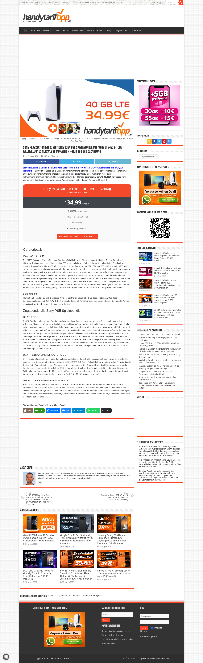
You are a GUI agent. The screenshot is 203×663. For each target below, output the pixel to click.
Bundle (66, 30)
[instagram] (163, 2)
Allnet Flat (47, 30)
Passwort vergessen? (149, 636)
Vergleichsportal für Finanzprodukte (117, 639)
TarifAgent (118, 30)
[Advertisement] (101, 57)
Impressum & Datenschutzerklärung (154, 658)
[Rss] (152, 2)
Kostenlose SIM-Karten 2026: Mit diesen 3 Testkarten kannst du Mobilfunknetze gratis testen (157, 385)
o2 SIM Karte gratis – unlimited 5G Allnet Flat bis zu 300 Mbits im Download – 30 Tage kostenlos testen (167, 314)
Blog (109, 30)
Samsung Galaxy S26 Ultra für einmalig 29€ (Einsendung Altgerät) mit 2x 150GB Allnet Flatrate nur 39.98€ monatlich (111, 539)
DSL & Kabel (35, 30)
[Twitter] (157, 2)
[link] (160, 188)
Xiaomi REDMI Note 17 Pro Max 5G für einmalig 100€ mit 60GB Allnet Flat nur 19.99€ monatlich (38, 538)
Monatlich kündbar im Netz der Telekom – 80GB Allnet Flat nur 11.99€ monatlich (167, 270)
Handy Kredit (53, 2)
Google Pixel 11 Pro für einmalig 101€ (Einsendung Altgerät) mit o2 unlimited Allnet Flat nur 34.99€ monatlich (76, 539)
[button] (181, 2)
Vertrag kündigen (108, 2)
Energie (128, 30)
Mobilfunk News (109, 643)
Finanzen (137, 30)
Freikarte (100, 30)
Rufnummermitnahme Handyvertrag (85, 2)
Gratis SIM (90, 30)
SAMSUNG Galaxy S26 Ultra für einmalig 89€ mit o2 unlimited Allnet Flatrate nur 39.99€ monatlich (38, 574)
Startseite (25, 30)
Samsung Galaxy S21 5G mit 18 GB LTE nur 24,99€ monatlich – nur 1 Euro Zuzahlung (114, 496)
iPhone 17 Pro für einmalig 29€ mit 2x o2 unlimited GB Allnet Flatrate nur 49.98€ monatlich (114, 573)
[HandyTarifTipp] (47, 15)
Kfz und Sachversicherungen (114, 635)
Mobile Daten (77, 30)
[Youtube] (160, 2)
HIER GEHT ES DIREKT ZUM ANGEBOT (77, 236)
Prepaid (57, 30)
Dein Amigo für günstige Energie (116, 631)
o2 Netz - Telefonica (51, 156)
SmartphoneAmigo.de (152, 330)
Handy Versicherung (38, 2)
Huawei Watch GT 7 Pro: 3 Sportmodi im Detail (159, 334)
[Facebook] (155, 2)
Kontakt (120, 2)
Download (64, 2)
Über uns (25, 2)
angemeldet (62, 595)
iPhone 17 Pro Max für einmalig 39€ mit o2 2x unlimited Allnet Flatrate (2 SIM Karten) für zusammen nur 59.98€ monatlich (76, 574)
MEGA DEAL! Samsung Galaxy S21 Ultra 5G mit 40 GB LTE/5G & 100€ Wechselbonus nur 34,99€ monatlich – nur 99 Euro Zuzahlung (39, 498)
